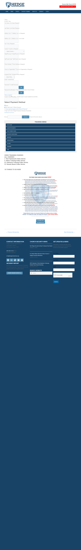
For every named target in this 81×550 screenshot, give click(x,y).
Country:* (6, 49)
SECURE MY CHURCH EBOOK (12, 134)
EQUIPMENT (9, 146)
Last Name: (7, 28)
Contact (41, 11)
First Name (56, 253)
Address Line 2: (8, 38)
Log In (47, 11)
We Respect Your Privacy (9, 112)
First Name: (7, 23)
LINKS (8, 149)
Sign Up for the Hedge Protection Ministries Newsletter (18, 111)
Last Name (56, 260)
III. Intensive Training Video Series (16, 162)
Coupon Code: (7, 96)
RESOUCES (9, 137)
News (12, 11)
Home (7, 11)
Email (55, 266)
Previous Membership (12, 232)
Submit (56, 281)
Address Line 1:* (8, 33)
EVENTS (17, 11)
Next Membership (69, 232)
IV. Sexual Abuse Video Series (14, 164)
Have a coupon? (8, 95)
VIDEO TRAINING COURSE (11, 131)
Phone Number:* (8, 64)
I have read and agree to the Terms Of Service (16, 109)
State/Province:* (8, 54)
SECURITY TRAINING (26, 11)
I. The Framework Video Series (15, 159)
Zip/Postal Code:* (8, 59)
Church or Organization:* (10, 69)
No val (5, 117)
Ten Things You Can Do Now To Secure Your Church (41, 246)
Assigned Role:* (8, 74)
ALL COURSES (9, 157)
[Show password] (21, 87)
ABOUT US (34, 11)
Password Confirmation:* (10, 90)
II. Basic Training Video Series (14, 160)
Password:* (7, 84)
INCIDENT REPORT (10, 140)
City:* (5, 43)
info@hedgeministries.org (12, 256)
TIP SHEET (9, 143)
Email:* (6, 79)
